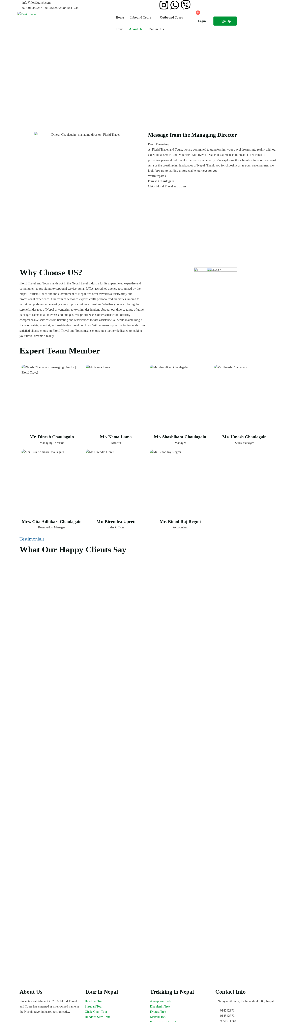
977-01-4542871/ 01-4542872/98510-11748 (50, 7)
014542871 (227, 1010)
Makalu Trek (158, 1017)
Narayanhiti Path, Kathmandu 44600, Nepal (246, 1001)
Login (202, 21)
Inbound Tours (140, 17)
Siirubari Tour (93, 1006)
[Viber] (186, 5)
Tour (119, 29)
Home (120, 17)
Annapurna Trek (160, 1001)
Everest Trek (158, 1011)
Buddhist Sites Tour (97, 1017)
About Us (135, 29)
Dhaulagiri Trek (160, 1006)
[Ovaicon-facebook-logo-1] (153, 5)
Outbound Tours (171, 17)
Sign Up (225, 21)
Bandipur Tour (94, 1001)
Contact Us (156, 29)
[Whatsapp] (175, 5)
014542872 (227, 1015)
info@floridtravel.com (36, 2)
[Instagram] (164, 5)
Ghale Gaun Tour (96, 1011)
